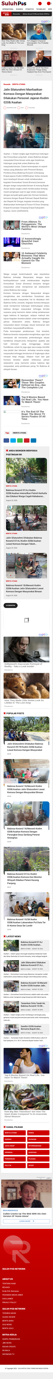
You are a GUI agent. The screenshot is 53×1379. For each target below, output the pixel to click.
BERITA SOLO (7, 1328)
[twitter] (13, 440)
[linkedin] (33, 440)
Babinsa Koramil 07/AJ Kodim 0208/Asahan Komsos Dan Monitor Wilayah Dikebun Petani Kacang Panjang (24, 879)
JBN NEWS (6, 1343)
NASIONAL (32, 1152)
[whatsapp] (20, 440)
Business (19, 9)
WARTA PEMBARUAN (11, 1339)
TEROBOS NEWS (9, 1313)
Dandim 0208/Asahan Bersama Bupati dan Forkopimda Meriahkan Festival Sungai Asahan (31, 1027)
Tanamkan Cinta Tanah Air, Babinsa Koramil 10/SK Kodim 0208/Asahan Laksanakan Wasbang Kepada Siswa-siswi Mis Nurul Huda (33, 1004)
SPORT (31, 1165)
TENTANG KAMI (9, 1283)
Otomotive (29, 9)
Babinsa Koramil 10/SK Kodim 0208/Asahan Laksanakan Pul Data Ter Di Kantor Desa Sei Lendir (26, 922)
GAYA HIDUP (10, 1146)
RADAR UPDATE (9, 1347)
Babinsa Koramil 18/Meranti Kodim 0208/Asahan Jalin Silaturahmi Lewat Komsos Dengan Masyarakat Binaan (24, 588)
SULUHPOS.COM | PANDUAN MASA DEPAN (33, 1368)
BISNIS (31, 1133)
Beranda (7, 84)
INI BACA (6, 1350)
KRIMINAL (9, 1152)
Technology (41, 9)
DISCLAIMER (7, 1299)
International (8, 9)
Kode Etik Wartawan (10, 1291)
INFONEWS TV (8, 1354)
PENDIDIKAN (10, 1159)
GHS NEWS (7, 1324)
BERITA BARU (8, 1321)
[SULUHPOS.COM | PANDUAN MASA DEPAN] (13, 5)
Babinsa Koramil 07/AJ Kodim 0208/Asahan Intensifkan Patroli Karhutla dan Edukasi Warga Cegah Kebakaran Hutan (26, 493)
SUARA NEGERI (8, 1317)
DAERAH (8, 1139)
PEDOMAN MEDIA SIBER (12, 1295)
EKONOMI (32, 1139)
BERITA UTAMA (18, 84)
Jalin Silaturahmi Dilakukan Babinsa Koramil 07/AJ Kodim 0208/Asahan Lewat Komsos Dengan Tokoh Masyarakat (24, 540)
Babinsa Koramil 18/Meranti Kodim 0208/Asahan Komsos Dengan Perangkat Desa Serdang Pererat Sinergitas (24, 833)
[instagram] (16, 1273)
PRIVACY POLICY (9, 1302)
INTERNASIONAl (34, 1146)
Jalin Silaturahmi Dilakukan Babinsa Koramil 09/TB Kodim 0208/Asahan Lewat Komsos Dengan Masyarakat (25, 746)
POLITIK (8, 1165)
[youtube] (19, 1273)
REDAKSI (6, 1287)
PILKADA (31, 1159)
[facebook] (6, 440)
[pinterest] (26, 440)
